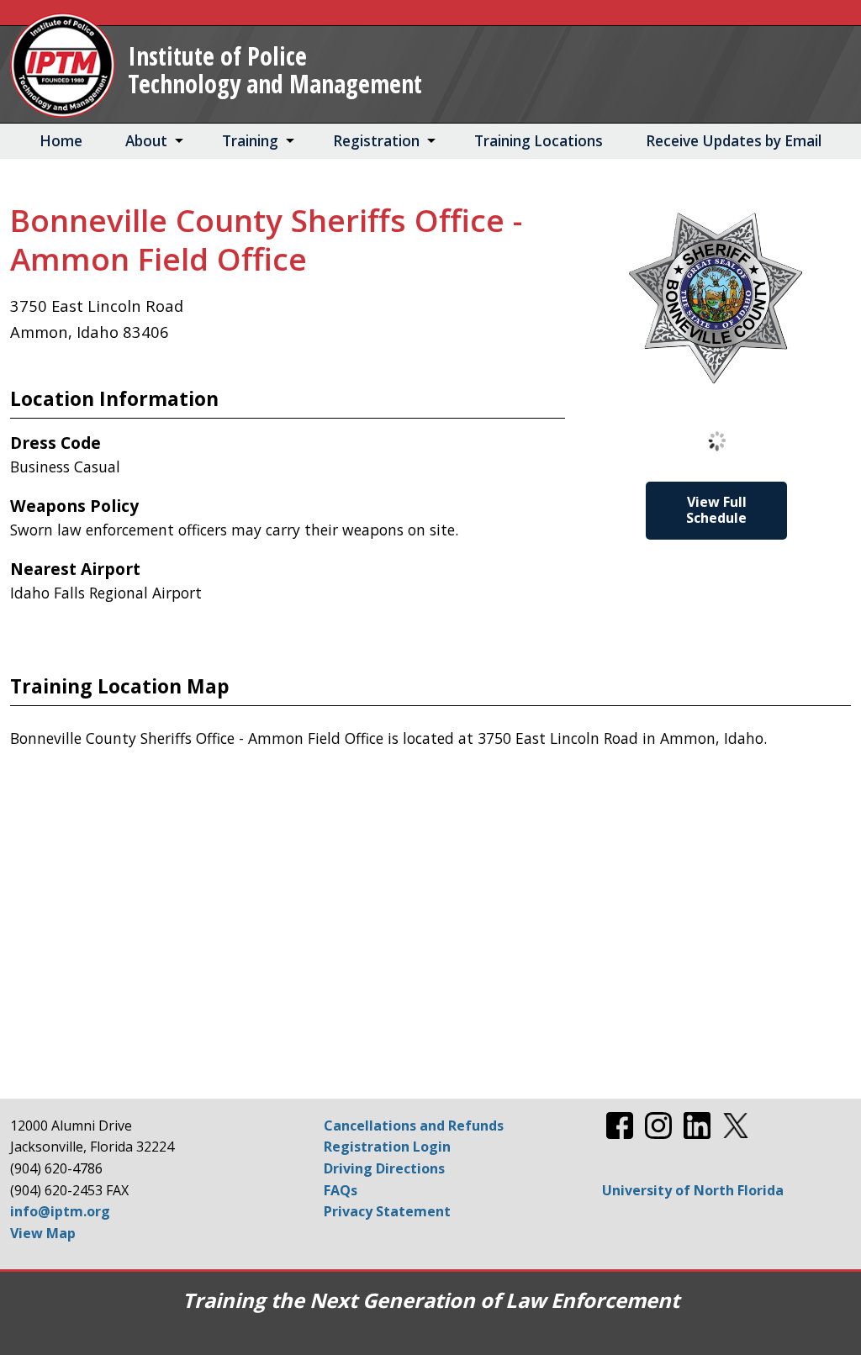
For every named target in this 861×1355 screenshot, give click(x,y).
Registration (376, 140)
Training (250, 140)
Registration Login (387, 1146)
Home (61, 140)
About (146, 140)
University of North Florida (693, 1190)
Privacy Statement (387, 1211)
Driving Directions (384, 1168)
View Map (43, 1233)
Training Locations (538, 140)
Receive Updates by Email (733, 140)
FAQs (340, 1190)
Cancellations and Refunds (414, 1125)
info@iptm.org (60, 1211)
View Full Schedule (716, 510)
